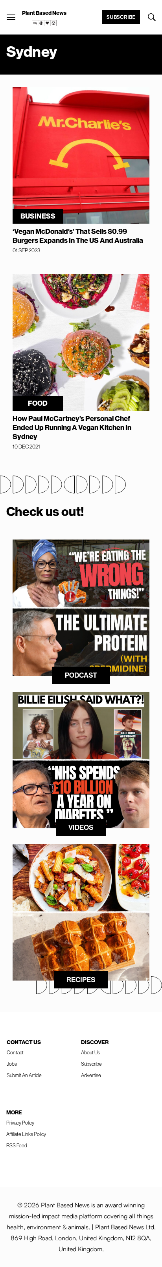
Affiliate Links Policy (26, 1134)
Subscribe (121, 17)
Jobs (12, 1064)
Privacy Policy (20, 1122)
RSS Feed (16, 1145)
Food (38, 403)
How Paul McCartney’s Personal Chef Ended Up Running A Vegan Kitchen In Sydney (72, 427)
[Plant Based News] (11, 17)
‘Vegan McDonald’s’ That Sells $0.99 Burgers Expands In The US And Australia (78, 236)
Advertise (91, 1075)
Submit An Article (24, 1075)
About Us (90, 1052)
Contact (15, 1052)
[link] (44, 23)
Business (37, 216)
